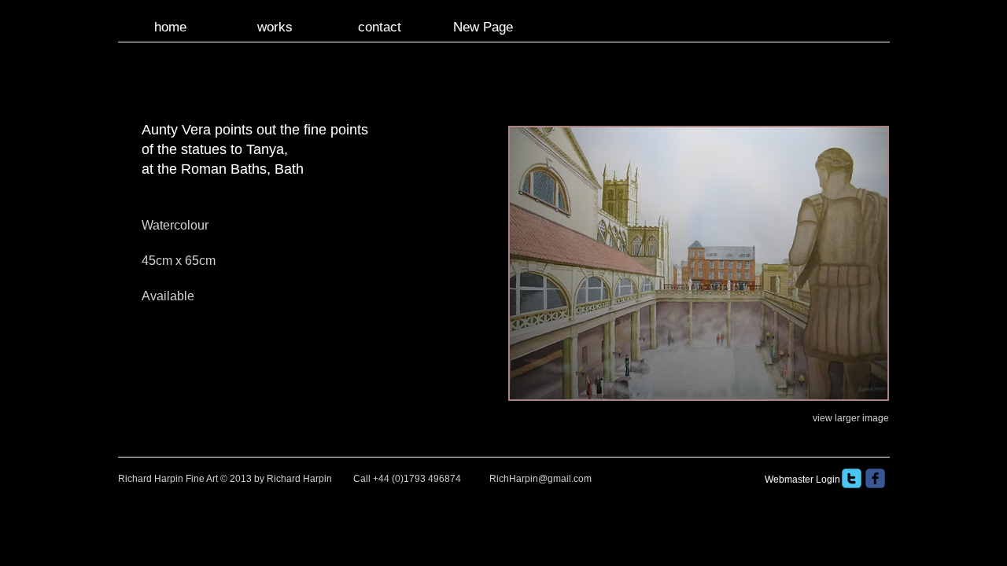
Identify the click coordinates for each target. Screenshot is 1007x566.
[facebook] (875, 478)
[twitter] (851, 478)
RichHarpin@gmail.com (540, 478)
